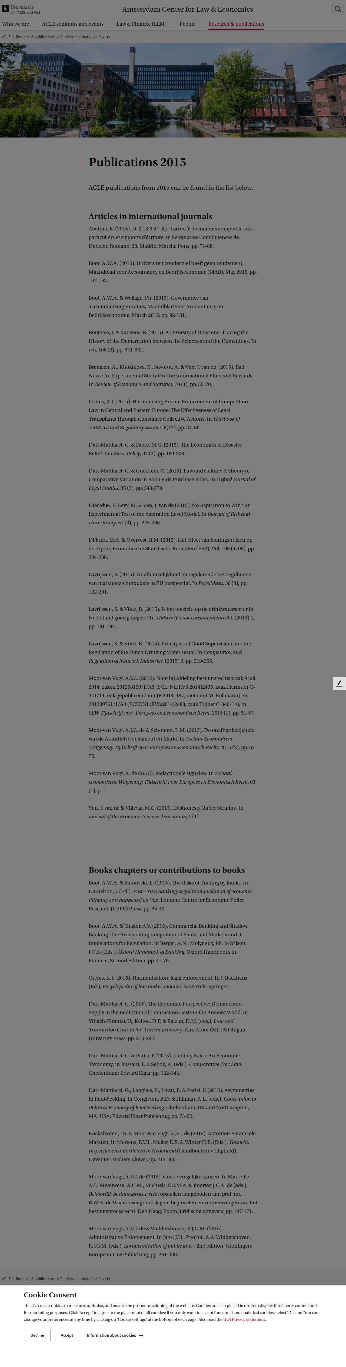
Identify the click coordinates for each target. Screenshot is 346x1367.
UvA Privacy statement (244, 1319)
